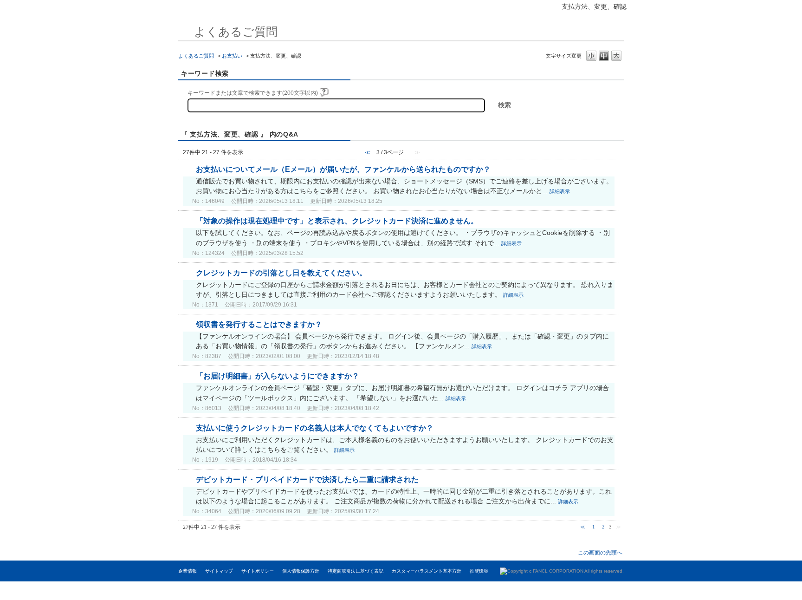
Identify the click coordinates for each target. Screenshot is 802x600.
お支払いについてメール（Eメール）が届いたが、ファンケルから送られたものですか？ (343, 169)
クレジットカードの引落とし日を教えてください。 (281, 273)
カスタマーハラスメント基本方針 (426, 571)
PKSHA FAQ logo (748, 591)
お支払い (232, 56)
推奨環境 (479, 571)
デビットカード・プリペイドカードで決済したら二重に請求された (307, 479)
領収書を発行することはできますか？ (259, 324)
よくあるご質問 (196, 56)
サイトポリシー (257, 571)
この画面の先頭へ (600, 552)
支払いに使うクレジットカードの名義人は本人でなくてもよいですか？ (314, 428)
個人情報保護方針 (300, 571)
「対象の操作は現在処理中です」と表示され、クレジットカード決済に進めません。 (337, 221)
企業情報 (187, 571)
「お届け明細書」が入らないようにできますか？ (277, 376)
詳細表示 (560, 191)
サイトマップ (219, 571)
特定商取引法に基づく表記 (355, 571)
